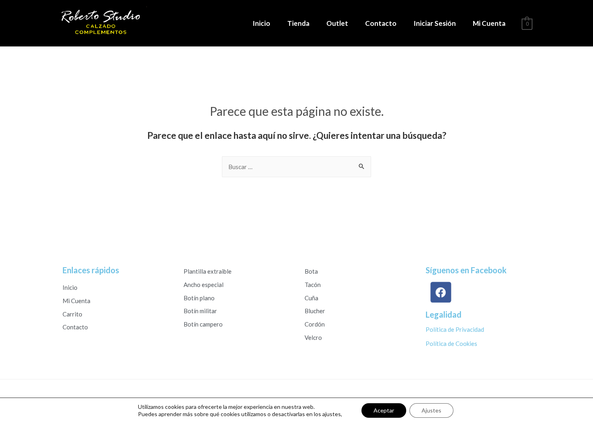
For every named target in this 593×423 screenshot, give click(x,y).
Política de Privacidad (455, 329)
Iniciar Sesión (434, 23)
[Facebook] (440, 292)
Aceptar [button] (384, 410)
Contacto (381, 23)
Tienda (298, 23)
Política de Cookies (451, 343)
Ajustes (431, 410)
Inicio (261, 23)
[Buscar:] (296, 166)
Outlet (337, 23)
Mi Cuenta (489, 23)
